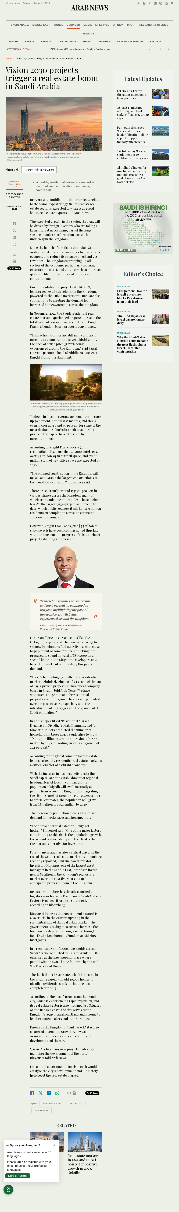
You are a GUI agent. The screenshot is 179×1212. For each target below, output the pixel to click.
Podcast (89, 33)
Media (87, 24)
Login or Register (17, 1175)
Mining (87, 41)
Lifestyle (102, 24)
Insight (13, 41)
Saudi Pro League (34, 49)
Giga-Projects (67, 41)
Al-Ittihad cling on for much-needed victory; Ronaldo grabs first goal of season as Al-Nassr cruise (96, 49)
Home (9, 58)
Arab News (14, 3)
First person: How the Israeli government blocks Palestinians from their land (132, 296)
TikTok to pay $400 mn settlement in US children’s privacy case (133, 154)
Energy (29, 41)
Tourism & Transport (130, 41)
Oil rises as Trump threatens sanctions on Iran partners (132, 94)
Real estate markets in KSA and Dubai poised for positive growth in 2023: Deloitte (83, 1164)
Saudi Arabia (20, 24)
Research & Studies (153, 24)
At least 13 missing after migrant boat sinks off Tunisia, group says (133, 113)
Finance (46, 41)
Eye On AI (155, 41)
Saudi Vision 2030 (51, 1103)
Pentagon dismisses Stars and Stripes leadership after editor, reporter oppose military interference (132, 134)
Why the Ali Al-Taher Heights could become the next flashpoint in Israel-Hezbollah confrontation (132, 344)
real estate (76, 1103)
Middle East (41, 24)
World (58, 24)
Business (73, 24)
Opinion (118, 24)
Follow (16, 268)
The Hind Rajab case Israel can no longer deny (131, 319)
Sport (131, 24)
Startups (104, 41)
